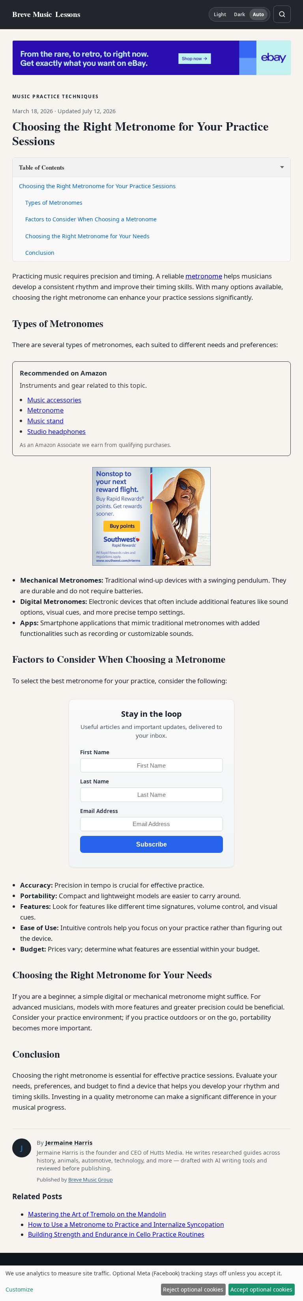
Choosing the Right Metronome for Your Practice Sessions (97, 186)
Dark (239, 14)
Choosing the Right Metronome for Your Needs (87, 236)
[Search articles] (282, 14)
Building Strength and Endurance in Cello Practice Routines (116, 1234)
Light (220, 14)
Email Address (99, 811)
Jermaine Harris (68, 1142)
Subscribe (151, 844)
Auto (258, 14)
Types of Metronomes (53, 202)
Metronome (45, 410)
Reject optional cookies (193, 1289)
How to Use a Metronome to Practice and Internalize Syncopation (126, 1224)
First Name (94, 752)
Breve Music (46, 14)
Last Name (94, 781)
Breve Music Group (90, 1179)
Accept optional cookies (261, 1289)
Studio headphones (56, 431)
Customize (19, 1289)
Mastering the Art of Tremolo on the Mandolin (97, 1214)
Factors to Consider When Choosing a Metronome (91, 219)
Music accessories (54, 399)
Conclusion (39, 252)
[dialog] (151, 1283)
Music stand (45, 420)
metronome (203, 275)
